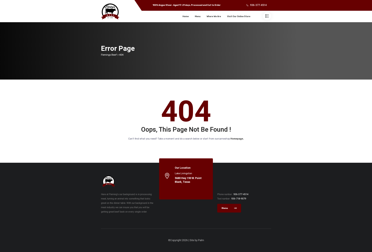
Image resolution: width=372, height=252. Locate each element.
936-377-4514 (258, 5)
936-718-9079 (238, 198)
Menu (198, 16)
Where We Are (214, 16)
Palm (201, 240)
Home (186, 16)
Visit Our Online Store (238, 16)
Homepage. (237, 138)
